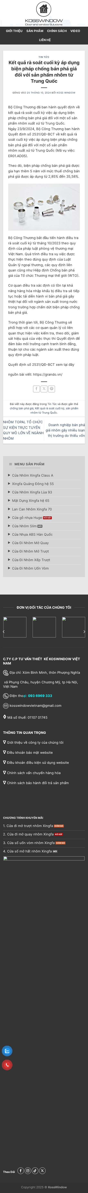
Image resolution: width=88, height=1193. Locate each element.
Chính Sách (57, 31)
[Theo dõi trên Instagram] (28, 1171)
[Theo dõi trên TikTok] (35, 1171)
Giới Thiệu (14, 31)
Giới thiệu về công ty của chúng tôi (33, 742)
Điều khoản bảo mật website (28, 753)
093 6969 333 (40, 696)
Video (75, 31)
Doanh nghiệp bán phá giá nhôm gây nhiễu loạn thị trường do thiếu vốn (65, 430)
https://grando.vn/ (47, 374)
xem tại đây (65, 365)
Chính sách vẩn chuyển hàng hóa (32, 773)
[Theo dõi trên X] (42, 1171)
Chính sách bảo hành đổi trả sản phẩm (36, 783)
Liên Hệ (45, 40)
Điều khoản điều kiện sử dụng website (36, 763)
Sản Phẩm (34, 31)
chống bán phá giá (21, 408)
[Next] (84, 632)
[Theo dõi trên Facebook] (20, 1171)
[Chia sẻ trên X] (44, 388)
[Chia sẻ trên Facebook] (36, 388)
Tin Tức (43, 57)
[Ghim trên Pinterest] (51, 388)
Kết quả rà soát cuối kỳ (49, 408)
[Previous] (4, 632)
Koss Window (66, 92)
